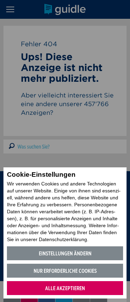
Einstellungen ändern (65, 253)
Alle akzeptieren (65, 288)
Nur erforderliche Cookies (65, 271)
